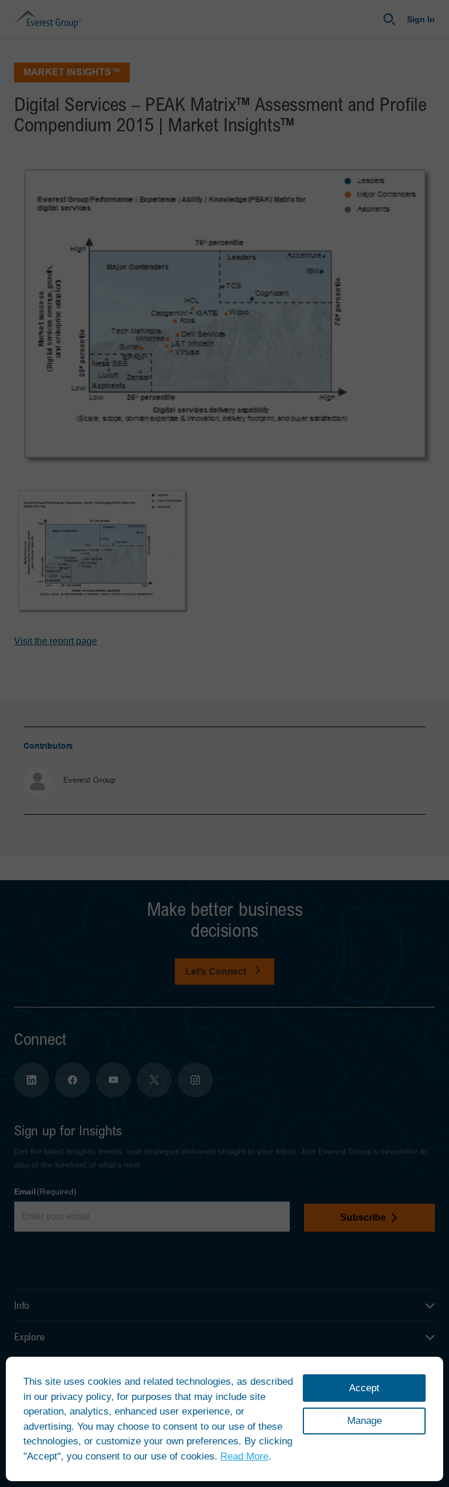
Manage (364, 1420)
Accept (364, 1388)
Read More (244, 1456)
